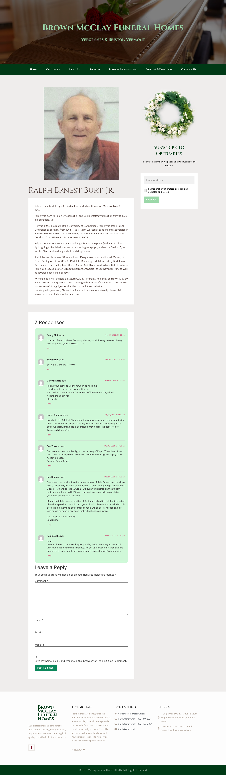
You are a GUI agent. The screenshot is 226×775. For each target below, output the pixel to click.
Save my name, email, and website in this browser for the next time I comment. (81, 661)
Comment (41, 581)
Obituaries (53, 69)
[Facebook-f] (31, 748)
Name (39, 620)
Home (33, 69)
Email (39, 632)
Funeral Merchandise (123, 69)
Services (94, 69)
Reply (49, 348)
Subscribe (151, 199)
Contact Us (188, 69)
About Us (74, 69)
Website (39, 644)
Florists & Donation (159, 69)
